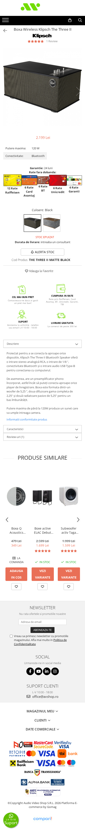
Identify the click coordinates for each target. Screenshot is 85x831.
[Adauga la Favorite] (16, 586)
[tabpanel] (42, 87)
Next (78, 91)
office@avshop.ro (44, 696)
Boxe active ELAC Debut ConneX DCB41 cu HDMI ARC (42, 530)
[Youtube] (38, 671)
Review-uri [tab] (15, 437)
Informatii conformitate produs (27, 419)
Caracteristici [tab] (15, 429)
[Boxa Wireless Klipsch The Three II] (42, 87)
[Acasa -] (42, 8)
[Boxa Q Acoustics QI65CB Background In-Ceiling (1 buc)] (16, 496)
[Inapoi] (3, 31)
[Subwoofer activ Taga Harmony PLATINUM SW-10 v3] (69, 496)
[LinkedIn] (47, 671)
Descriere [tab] (13, 344)
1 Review (52, 41)
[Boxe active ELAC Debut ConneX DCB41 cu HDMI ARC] (42, 496)
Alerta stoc (44, 252)
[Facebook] (30, 671)
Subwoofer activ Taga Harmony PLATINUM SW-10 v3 (69, 530)
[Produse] (6, 21)
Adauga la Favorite (40, 271)
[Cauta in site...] (80, 20)
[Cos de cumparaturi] (70, 20)
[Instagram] (55, 671)
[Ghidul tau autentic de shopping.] (42, 819)
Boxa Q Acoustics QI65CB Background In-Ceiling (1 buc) (16, 530)
